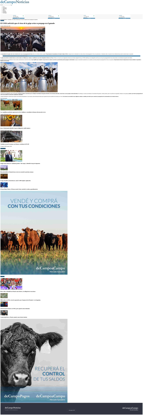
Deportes (4, 10)
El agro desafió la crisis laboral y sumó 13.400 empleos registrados (15, 180)
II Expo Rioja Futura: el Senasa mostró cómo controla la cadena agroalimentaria (19, 189)
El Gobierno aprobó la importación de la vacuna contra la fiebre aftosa (15, 55)
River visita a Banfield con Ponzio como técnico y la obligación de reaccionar (17, 291)
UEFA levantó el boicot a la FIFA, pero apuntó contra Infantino (15, 308)
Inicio (4, 6)
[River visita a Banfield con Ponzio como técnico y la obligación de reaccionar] (11, 289)
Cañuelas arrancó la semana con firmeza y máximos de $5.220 (14, 144)
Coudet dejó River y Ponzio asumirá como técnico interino (13, 317)
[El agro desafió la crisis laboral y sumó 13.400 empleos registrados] (4, 178)
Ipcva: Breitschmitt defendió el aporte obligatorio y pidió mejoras (15, 128)
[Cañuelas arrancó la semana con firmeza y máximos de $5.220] (11, 141)
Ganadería (4, 11)
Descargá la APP (72, 410)
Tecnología (5, 12)
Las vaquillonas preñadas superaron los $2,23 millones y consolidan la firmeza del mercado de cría (23, 112)
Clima (4, 9)
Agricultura (5, 8)
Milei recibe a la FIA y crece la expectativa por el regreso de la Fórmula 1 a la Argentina (20, 300)
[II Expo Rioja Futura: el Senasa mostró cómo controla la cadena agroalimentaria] (4, 187)
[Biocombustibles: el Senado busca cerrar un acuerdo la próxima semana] (4, 169)
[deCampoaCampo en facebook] (71, 407)
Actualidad (5, 7)
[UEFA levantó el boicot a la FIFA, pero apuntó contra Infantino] (4, 306)
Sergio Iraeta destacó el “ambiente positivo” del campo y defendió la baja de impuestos (20, 163)
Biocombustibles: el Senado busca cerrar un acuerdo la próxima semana (16, 172)
